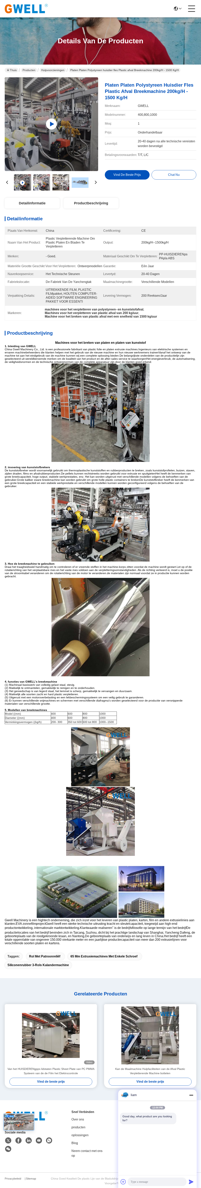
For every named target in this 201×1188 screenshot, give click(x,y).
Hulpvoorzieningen (52, 70)
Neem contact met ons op (86, 1153)
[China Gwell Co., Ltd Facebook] (18, 1140)
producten (78, 1127)
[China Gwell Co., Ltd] (26, 9)
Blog (74, 1143)
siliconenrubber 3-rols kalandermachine (38, 965)
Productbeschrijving (91, 203)
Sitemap (31, 1178)
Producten (29, 70)
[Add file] (123, 1181)
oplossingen (80, 1135)
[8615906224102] (49, 1140)
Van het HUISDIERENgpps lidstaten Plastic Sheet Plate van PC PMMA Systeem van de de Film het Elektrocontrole (50, 1071)
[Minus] (191, 1095)
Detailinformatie (32, 203)
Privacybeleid (13, 1178)
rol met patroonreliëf (44, 956)
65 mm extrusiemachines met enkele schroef (103, 956)
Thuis (13, 70)
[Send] (191, 1181)
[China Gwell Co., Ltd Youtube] (38, 1140)
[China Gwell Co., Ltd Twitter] (8, 1140)
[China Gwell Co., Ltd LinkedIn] (28, 1140)
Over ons (77, 1119)
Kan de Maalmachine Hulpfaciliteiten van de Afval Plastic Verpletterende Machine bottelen (150, 1071)
